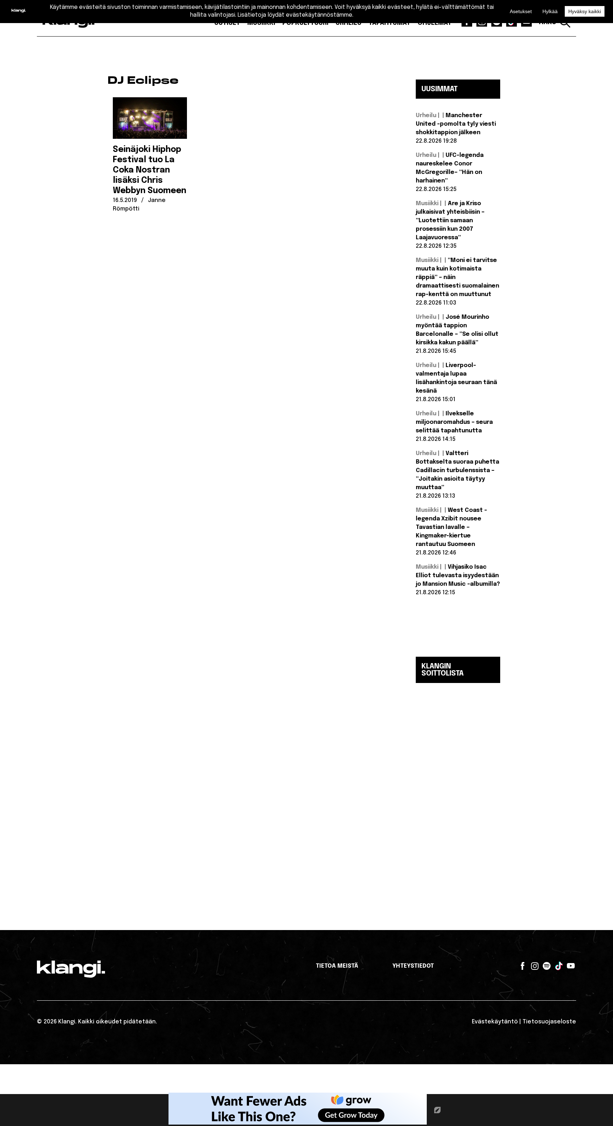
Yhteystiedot (413, 966)
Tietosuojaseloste (549, 1022)
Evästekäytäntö (495, 1022)
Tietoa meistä (337, 966)
